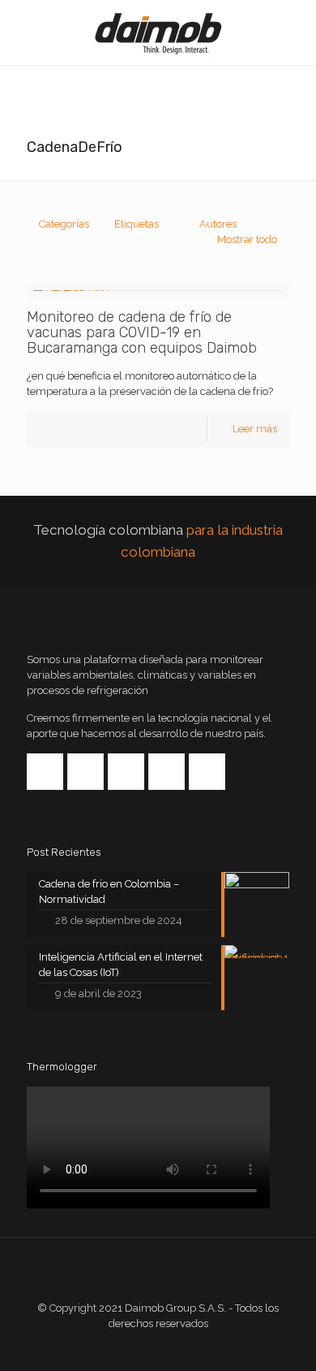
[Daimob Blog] (158, 32)
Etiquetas (136, 224)
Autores (218, 224)
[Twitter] (158, 1346)
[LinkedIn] (180, 1346)
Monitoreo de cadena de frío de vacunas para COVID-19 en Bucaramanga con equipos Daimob (142, 332)
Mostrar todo (247, 239)
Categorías (64, 224)
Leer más (255, 429)
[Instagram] (202, 1346)
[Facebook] (136, 1346)
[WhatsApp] (114, 1346)
